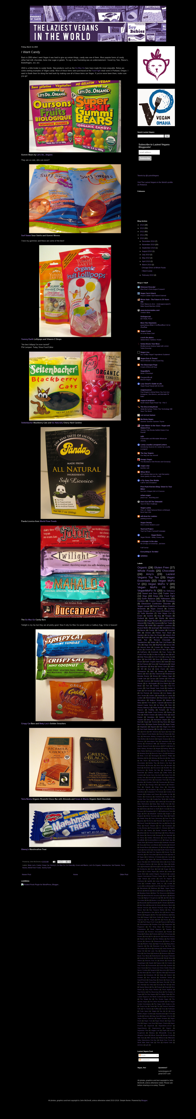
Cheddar (140, 782)
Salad (166, 662)
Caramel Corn (160, 777)
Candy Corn (168, 775)
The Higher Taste (164, 994)
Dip (138, 809)
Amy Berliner (141, 739)
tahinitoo (144, 556)
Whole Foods (146, 570)
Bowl (139, 768)
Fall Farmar (144, 547)
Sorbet (161, 965)
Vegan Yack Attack (148, 293)
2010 (142, 238)
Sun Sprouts (151, 977)
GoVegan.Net (160, 690)
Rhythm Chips (147, 944)
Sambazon (164, 951)
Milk (162, 898)
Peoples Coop (157, 924)
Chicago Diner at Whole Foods (154, 268)
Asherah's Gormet (166, 743)
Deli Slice (163, 806)
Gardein (150, 616)
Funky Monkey (142, 828)
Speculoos (163, 970)
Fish (147, 686)
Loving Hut (168, 657)
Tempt (167, 987)
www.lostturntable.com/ (150, 310)
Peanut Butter (142, 628)
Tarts (173, 984)
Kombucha (143, 869)
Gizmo (142, 835)
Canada (157, 647)
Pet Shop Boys (155, 927)
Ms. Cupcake (159, 703)
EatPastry (143, 652)
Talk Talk (166, 984)
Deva (170, 806)
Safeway (157, 948)
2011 (142, 235)
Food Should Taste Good (155, 688)
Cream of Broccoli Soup (148, 367)
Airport (170, 732)
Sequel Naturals (169, 956)
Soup (173, 662)
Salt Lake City (153, 951)
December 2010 (148, 241)
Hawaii (156, 850)
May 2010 (146, 258)
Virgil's (164, 1030)
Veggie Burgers (153, 621)
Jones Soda (171, 862)
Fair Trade (168, 623)
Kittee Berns (171, 866)
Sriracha (172, 970)
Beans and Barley (154, 751)
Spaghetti (153, 970)
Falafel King (144, 818)
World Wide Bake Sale (145, 1042)
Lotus (139, 883)
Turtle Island (144, 1011)
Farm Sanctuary (156, 818)
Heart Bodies (141, 852)
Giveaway (170, 601)
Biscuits (162, 758)
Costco (139, 797)
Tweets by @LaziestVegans (148, 176)
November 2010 (148, 245)
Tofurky (161, 618)
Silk (165, 958)
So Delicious (169, 591)
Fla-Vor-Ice (150, 821)
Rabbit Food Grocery (155, 712)
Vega (144, 596)
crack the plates (147, 338)
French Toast (144, 823)
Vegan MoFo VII (151, 587)
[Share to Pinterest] (69, 861)
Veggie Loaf (155, 1030)
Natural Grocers (142, 907)
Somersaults (152, 965)
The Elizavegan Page (148, 365)
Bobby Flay (153, 763)
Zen (158, 729)
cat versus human (147, 415)
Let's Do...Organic (45, 155)
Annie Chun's (160, 669)
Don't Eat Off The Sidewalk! (151, 502)
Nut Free (156, 915)
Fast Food (168, 818)
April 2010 (146, 261)
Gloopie (158, 835)
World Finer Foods (48, 521)
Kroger (166, 869)
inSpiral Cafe (167, 1042)
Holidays (140, 625)
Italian (151, 859)
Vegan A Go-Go (167, 1016)
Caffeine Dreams (153, 772)
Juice (155, 864)
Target (146, 722)
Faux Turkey (167, 652)
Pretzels (169, 932)
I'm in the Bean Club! (147, 333)
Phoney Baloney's (143, 707)
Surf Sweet (26, 235)
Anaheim (152, 739)
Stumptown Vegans (160, 719)
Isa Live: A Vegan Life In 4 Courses (152, 491)
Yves (158, 1042)
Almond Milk (170, 645)
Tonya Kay (143, 1006)
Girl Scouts (148, 690)
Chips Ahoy (159, 787)
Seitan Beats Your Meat (150, 344)
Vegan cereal (143, 606)
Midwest (169, 700)
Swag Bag (152, 980)
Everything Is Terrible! (149, 552)
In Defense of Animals (154, 857)
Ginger (160, 833)
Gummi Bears (144, 847)
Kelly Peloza (144, 657)
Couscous (148, 797)
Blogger (144, 1100)
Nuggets (147, 915)
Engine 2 (169, 813)
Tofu (139, 645)
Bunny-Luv (141, 770)
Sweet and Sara (149, 593)
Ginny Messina (170, 833)
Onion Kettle (157, 917)
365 (142, 669)
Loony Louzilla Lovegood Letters (153, 445)
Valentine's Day (169, 628)
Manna (154, 890)
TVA (171, 982)
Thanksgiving (163, 664)
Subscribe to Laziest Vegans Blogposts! (154, 145)
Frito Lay (162, 823)
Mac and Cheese (169, 886)
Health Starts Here (166, 850)
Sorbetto (169, 965)
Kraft (159, 869)
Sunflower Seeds (166, 977)
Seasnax (165, 953)
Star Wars (162, 972)
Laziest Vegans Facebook (158, 874)
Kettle (150, 625)
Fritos (139, 825)
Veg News (163, 722)
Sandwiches (142, 642)
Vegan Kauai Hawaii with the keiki (151, 386)
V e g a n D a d (146, 377)
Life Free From (156, 657)
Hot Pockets (144, 693)
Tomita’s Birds (145, 312)
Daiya (155, 596)
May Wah (172, 890)
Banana (161, 671)
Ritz (148, 946)
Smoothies (151, 717)
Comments (145, 1060)
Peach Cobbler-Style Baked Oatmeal (153, 295)
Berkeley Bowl (144, 753)
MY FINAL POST (146, 319)
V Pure (170, 1013)
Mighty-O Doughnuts (151, 898)
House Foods (163, 854)
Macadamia (144, 888)
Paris (170, 705)
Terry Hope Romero (152, 989)
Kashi (146, 638)
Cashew (161, 678)
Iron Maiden (167, 693)
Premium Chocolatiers (155, 932)
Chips (149, 623)
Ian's (173, 654)
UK (167, 1011)
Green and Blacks (82, 865)
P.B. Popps (150, 919)
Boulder (169, 765)
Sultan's (169, 975)
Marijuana (163, 890)
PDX (158, 919)
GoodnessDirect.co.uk (154, 840)
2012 (142, 232)
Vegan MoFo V (158, 583)
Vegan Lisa (144, 352)
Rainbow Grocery (169, 936)
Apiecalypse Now (152, 741)
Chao (170, 780)
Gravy (142, 845)
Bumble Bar (168, 768)
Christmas (148, 649)
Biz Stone (144, 760)
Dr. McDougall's (151, 683)
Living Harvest (160, 881)
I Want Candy (147, 271)
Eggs (139, 813)
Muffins (172, 903)
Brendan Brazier (143, 676)
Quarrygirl (155, 628)
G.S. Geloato (163, 828)
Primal (139, 934)
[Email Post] (54, 861)
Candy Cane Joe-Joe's (154, 775)
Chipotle (148, 787)
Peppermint (168, 924)
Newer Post (26, 875)
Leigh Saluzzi (142, 878)
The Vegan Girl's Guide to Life (164, 1004)
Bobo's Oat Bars (166, 763)
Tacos (158, 984)
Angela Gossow (162, 739)
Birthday (154, 758)
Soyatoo (140, 719)
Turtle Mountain (147, 613)
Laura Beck (141, 874)
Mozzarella (143, 903)
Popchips (169, 707)
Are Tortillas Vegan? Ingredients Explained (155, 354)
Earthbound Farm (166, 811)
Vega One (148, 645)
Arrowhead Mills (150, 743)
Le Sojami (168, 876)
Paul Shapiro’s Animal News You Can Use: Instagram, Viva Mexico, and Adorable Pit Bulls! (155, 394)
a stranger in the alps (149, 541)
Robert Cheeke (149, 715)
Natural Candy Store (145, 705)
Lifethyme (140, 881)
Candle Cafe (141, 678)
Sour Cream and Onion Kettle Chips (160, 968)
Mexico (165, 895)
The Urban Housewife (157, 1001)
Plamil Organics (155, 929)
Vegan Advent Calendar (145, 1018)
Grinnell (172, 845)
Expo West (163, 816)
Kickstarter (146, 866)
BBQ (152, 671)
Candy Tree (141, 777)
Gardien (140, 635)
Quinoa (165, 659)
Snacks (169, 960)
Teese (153, 664)
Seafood (156, 953)
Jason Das (141, 862)
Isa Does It (141, 859)
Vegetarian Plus (142, 1030)
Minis (139, 659)
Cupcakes (152, 801)
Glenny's (25, 849)
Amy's (150, 574)
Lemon (153, 878)
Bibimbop (140, 758)
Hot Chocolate (151, 854)
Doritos (144, 809)
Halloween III (156, 847)
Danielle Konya (159, 681)
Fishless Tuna (158, 686)
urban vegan (145, 495)
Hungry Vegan (146, 460)
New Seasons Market (156, 910)
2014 (142, 225)
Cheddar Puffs (151, 782)
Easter (139, 616)
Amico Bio (169, 736)
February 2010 (148, 275)
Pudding (151, 710)
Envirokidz (154, 652)
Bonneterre (141, 765)
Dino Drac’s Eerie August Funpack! (152, 289)
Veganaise (143, 727)
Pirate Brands (158, 707)
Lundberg (147, 886)
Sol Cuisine (168, 963)
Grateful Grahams (154, 842)
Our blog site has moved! (149, 455)
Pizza (157, 659)
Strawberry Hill (151, 975)
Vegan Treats (170, 724)
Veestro (146, 1016)
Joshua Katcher (145, 864)
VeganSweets (142, 1028)
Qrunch (158, 936)
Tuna (163, 1009)
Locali (170, 881)
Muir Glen (143, 905)
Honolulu (140, 854)
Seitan (153, 642)
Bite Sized (171, 758)
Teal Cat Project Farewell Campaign (152, 531)
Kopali (160, 695)
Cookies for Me (167, 794)
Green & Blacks (82, 799)
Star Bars (143, 972)
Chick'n (163, 784)
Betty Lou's (44, 723)
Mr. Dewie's (163, 903)
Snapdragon (141, 963)
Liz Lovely (168, 695)
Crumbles (172, 799)
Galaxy (149, 830)
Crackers (147, 681)
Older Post (124, 875)
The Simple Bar (146, 999)
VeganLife (150, 1025)
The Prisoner (170, 996)
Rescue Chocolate (162, 640)
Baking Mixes (167, 748)
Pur (152, 936)
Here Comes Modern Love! (149, 525)
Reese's (148, 941)
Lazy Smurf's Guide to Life (151, 384)
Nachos (169, 703)
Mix (148, 900)
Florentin (159, 821)
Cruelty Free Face (143, 799)
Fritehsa (153, 823)
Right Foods (159, 944)
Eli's (145, 813)
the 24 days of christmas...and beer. (152, 543)
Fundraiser (168, 825)
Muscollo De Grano (155, 905)
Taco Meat (150, 984)
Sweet (161, 980)
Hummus (156, 693)
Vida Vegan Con (165, 613)
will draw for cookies (148, 516)
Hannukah (147, 850)
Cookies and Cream (152, 794)
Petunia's (168, 927)
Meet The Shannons (148, 323)
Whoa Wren (145, 472)
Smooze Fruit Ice (151, 960)
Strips (161, 975)
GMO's (172, 828)
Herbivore (171, 690)
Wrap (152, 666)
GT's (141, 830)
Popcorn (140, 710)
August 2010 (147, 251)
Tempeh (159, 987)
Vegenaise (143, 666)
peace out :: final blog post (149, 497)
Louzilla (169, 883)
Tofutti (173, 664)
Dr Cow (164, 809)
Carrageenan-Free (146, 780)
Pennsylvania (144, 924)
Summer (140, 977)
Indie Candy (168, 857)
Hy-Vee (165, 654)
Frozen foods (155, 601)
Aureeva (158, 746)
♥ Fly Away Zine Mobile (149, 480)
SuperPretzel (141, 980)
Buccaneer (157, 768)
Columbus (140, 792)
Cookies (141, 601)
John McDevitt (152, 862)
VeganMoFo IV (146, 590)
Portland (140, 618)
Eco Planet (164, 683)
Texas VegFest (167, 989)
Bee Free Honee (169, 751)
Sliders (139, 960)
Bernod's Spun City (158, 753)
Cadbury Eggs (166, 676)
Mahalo (147, 890)
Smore (162, 960)
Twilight (154, 1011)
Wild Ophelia (151, 1038)
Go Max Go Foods (154, 635)
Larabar (169, 871)
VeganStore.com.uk (165, 1025)
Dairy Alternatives (143, 804)
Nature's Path (169, 611)
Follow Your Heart (163, 633)
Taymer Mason (144, 987)
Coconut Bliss (161, 649)
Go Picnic (140, 838)
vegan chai (144, 466)
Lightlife (149, 881)
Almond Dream (164, 734)
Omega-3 (146, 917)
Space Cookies (142, 970)
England (140, 816)
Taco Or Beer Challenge (148, 504)
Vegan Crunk (145, 331)
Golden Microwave (154, 838)
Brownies (147, 768)
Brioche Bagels (145, 379)
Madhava (154, 888)
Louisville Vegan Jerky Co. (154, 883)
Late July (155, 638)
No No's (160, 912)
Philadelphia (141, 929)
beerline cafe (144, 468)
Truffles (156, 1009)
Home (75, 875)
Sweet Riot (163, 982)
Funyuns (153, 828)
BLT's (165, 746)
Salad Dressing (168, 948)
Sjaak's (151, 618)
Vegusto (153, 727)
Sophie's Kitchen (165, 717)
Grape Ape (168, 840)
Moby (139, 703)
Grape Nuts (141, 842)
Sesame (142, 958)
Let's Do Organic (95, 865)
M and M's (157, 886)
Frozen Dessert (150, 825)
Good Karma (167, 838)
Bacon (142, 630)
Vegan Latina (145, 508)
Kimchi (155, 866)
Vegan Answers (162, 1018)
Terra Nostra (26, 799)
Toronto (154, 722)
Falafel (172, 816)
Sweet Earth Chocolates (148, 982)
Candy (38, 865)
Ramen (169, 712)
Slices (171, 958)
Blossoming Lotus (157, 760)
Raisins (142, 939)
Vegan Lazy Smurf (149, 1023)
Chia (143, 784)
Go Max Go (80, 68)
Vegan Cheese (157, 609)
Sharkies (151, 958)
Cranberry (158, 797)
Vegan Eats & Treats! (149, 359)
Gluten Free (161, 567)
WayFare (159, 645)
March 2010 (147, 265)
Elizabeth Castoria (156, 813)
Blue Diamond (157, 674)
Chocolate (168, 570)
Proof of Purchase (166, 934)
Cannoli (150, 777)
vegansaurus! (146, 390)
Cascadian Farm (160, 780)
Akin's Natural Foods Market (146, 734)
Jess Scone (141, 695)
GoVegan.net (145, 317)
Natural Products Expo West (162, 907)
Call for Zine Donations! (148, 482)
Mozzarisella (153, 903)
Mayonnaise (163, 698)
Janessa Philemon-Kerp (164, 859)
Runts (150, 948)
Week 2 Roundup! (146, 373)
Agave (163, 732)
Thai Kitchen (141, 992)
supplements (167, 621)
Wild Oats (140, 1038)
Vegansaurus (156, 1028)
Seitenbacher (27, 423)
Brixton (155, 676)
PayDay (172, 922)
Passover (164, 922)
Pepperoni (140, 927)
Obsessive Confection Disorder (156, 603)
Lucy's (139, 886)
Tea (153, 987)
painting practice (146, 518)
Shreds (158, 958)
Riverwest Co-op (158, 946)
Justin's (151, 695)
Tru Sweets (147, 1009)
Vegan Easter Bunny (155, 724)
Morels (165, 900)
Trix (158, 1006)
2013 (142, 228)
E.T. (157, 811)
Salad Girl (140, 951)
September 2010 (149, 248)
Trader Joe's (169, 593)
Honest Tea (168, 852)
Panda (166, 919)
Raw (139, 715)
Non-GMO (148, 659)
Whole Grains (155, 1035)
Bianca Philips (167, 755)
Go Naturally (57, 423)
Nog (159, 616)
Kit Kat (162, 866)
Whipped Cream (142, 1035)
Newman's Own (149, 912)
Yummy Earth (27, 339)
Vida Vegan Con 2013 (167, 727)
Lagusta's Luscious (164, 625)
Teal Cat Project (146, 529)
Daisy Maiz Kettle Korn (161, 804)
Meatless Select (145, 893)
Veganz (168, 1028)
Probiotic (155, 934)
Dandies (172, 649)
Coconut (157, 623)
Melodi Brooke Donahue (152, 895)
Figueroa (140, 821)
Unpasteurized (160, 1013)
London (140, 698)
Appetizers (165, 741)
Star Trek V (152, 972)
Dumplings (149, 811)
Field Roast (157, 606)
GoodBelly (140, 840)
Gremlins (164, 845)
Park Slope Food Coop (150, 922)
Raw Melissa (159, 939)
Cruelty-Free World (159, 799)
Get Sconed (151, 833)
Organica (140, 919)
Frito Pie (170, 823)
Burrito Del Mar (154, 770)
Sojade (151, 963)
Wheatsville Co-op (165, 1033)
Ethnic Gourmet (151, 816)
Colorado (169, 789)
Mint (167, 898)
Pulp (146, 936)
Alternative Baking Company (152, 736)
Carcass (153, 678)
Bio (147, 758)
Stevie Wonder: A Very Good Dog (151, 361)
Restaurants (158, 941)
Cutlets (160, 801)
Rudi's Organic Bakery (153, 662)
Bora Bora (160, 765)
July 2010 (146, 255)
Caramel (161, 630)
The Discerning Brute (149, 407)
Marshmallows (151, 698)
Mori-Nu (172, 900)
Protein (139, 936)
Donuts (139, 683)
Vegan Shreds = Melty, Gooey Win (152, 537)
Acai (149, 669)
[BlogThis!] (61, 861)
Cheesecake (163, 782)
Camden (140, 775)
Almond (140, 623)
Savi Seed (147, 953)
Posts (143, 1055)
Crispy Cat (25, 723)
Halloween (165, 598)
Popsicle (169, 929)
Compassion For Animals (155, 792)
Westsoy (152, 1033)
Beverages (155, 755)
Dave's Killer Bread (151, 806)
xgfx (142, 436)
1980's (172, 666)
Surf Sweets (116, 865)
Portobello (140, 932)
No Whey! (160, 705)
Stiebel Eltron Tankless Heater (150, 340)
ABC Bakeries (154, 732)
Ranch (150, 939)
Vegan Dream (159, 1021)
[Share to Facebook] (66, 861)
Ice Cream (157, 611)
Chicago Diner (153, 784)
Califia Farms (167, 772)
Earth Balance (148, 598)
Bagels (158, 748)
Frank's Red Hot (143, 654)
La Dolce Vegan (150, 871)
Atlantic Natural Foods (144, 746)
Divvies (148, 633)
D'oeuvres (169, 801)
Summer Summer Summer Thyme (152, 421)
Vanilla (139, 1016)
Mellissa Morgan (156, 700)
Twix (161, 1011)
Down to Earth (154, 809)
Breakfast (168, 674)
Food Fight (96, 71)
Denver (169, 681)
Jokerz (162, 862)
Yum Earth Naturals (147, 729)
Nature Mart (141, 910)
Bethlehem (171, 753)
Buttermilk (140, 772)
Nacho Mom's (168, 905)
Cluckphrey (152, 789)
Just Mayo (164, 864)
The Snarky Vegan (162, 999)
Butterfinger (168, 770)
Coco (161, 789)
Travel (152, 1006)
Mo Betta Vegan (146, 419)
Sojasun (159, 963)
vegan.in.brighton (147, 401)
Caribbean (171, 777)
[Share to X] (64, 861)
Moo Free (147, 703)
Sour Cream (141, 968)
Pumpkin (162, 710)
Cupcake (143, 801)
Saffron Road (162, 715)
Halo (164, 847)
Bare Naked (141, 751)
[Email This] (58, 861)
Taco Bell (140, 984)
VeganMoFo (145, 371)
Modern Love (156, 900)
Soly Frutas (141, 965)
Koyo (152, 869)
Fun (160, 825)
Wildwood (162, 1038)
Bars (147, 674)
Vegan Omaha (146, 523)
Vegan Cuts (148, 1021)
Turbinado (171, 1009)
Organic (142, 567)
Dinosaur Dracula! (147, 287)
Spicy (148, 719)
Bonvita (150, 765)
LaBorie (161, 871)
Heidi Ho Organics (155, 852)
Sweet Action (170, 980)
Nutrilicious (165, 915)
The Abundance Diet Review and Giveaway (155, 462)
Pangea (168, 616)
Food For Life (170, 821)
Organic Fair (168, 917)
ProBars (146, 934)
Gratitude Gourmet (168, 842)
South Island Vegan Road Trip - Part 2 (153, 403)
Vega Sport (156, 1016)
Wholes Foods (167, 1035)
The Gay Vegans (147, 453)
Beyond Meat (145, 647)
